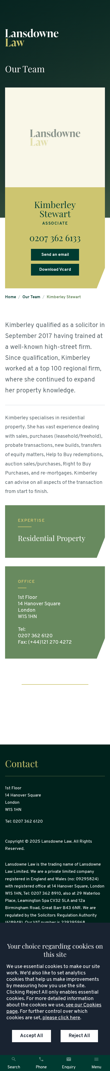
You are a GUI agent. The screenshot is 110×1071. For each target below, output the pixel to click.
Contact (21, 763)
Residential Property (51, 538)
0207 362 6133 (55, 237)
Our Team (31, 297)
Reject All (79, 1036)
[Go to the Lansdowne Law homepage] (55, 38)
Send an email (55, 255)
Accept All (31, 1036)
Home (10, 297)
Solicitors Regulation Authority (67, 915)
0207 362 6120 (35, 636)
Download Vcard (55, 270)
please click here (61, 1018)
